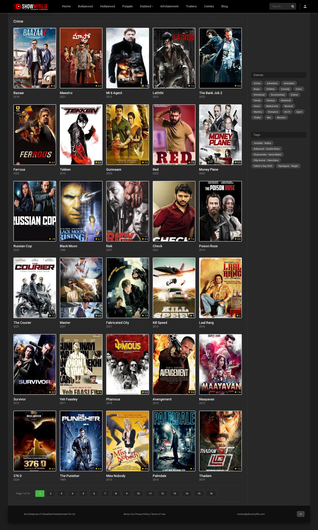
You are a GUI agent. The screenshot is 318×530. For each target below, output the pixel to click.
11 (150, 493)
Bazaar (18, 93)
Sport (299, 112)
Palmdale (159, 476)
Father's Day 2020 (263, 166)
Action (257, 83)
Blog (224, 6)
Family (257, 100)
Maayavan (206, 399)
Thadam (205, 476)
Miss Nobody (115, 476)
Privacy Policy (142, 514)
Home (66, 6)
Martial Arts (272, 106)
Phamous (113, 399)
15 (199, 493)
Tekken (65, 169)
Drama (294, 95)
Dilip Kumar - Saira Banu (266, 160)
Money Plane (208, 169)
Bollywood (85, 6)
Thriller (257, 117)
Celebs (209, 6)
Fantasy (271, 100)
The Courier (22, 323)
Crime (299, 89)
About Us (128, 514)
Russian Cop (22, 246)
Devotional (259, 95)
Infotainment (169, 6)
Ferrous (19, 169)
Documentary (278, 95)
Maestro (66, 93)
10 (138, 493)
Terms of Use (158, 514)
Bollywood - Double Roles (267, 149)
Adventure (272, 83)
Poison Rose (208, 246)
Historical (286, 100)
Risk (109, 246)
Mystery (258, 112)
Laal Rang (206, 323)
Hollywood (107, 6)
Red (155, 169)
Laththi (158, 93)
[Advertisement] (278, 230)
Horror (257, 106)
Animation (289, 83)
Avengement (162, 399)
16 (211, 493)
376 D (17, 476)
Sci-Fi (287, 112)
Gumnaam (113, 169)
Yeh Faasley (68, 399)
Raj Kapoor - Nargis (288, 166)
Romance (273, 112)
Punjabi (127, 6)
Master (65, 323)
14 (187, 493)
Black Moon (68, 246)
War (269, 117)
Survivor (19, 399)
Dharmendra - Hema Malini (267, 154)
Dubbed (145, 6)
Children (270, 89)
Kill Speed (160, 323)
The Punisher (70, 476)
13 (174, 493)
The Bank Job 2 (210, 93)
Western (281, 117)
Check (157, 246)
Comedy (285, 89)
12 (162, 493)
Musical (289, 106)
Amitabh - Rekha (262, 143)
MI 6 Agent (114, 93)
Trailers (191, 6)
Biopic (257, 89)
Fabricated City (117, 323)
